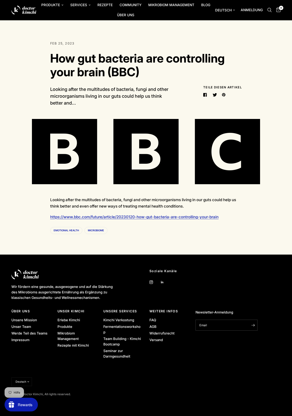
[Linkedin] (165, 282)
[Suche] (269, 10)
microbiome (96, 230)
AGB (152, 326)
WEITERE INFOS (163, 311)
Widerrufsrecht (162, 333)
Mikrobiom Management (171, 5)
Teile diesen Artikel (222, 87)
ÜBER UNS (20, 311)
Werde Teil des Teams (29, 333)
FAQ (152, 320)
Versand (156, 340)
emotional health (66, 230)
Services (78, 5)
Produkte (50, 5)
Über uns (125, 15)
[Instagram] (154, 282)
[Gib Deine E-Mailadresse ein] (253, 325)
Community (130, 5)
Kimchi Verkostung (118, 320)
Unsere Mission (24, 320)
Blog (205, 5)
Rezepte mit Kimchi (73, 345)
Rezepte (105, 5)
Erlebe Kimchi (68, 320)
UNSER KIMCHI (71, 311)
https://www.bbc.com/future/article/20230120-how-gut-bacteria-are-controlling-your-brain (134, 217)
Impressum (20, 340)
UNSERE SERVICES (120, 311)
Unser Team (21, 326)
